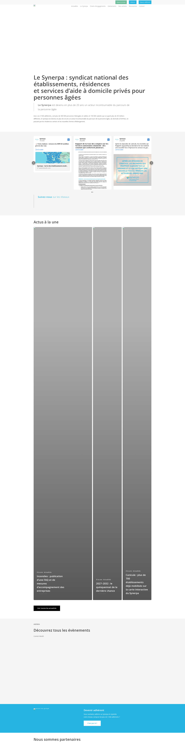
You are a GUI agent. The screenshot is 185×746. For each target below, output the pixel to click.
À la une (40, 572)
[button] (33, 163)
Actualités (47, 572)
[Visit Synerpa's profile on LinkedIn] (37, 139)
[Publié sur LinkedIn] (68, 139)
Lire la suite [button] (39, 150)
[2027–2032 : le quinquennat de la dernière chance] (107, 413)
